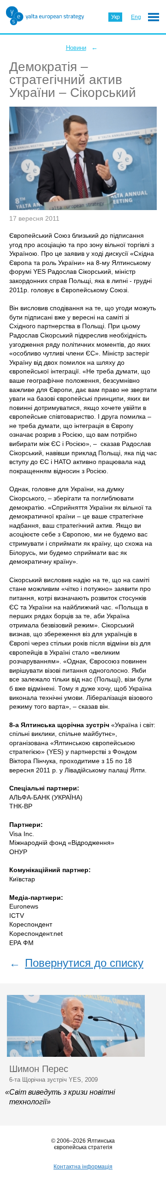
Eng (136, 17)
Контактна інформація (83, 1166)
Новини (76, 47)
